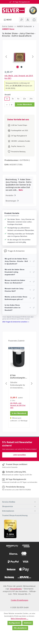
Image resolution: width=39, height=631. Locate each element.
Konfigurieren (14, 623)
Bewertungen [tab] (11, 201)
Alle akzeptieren (20, 628)
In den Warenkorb (24, 104)
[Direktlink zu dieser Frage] (34, 261)
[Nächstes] (32, 56)
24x (31, 99)
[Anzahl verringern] (7, 104)
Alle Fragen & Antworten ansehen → (15, 322)
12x (24, 99)
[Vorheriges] (6, 56)
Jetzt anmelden (19, 455)
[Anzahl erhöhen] (11, 104)
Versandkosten (16, 589)
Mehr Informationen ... (19, 619)
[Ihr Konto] (27, 19)
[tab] (19, 185)
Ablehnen (28, 623)
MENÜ (9, 20)
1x (7, 99)
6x (18, 99)
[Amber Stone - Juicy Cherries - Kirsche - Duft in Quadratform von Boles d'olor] (19, 56)
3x (13, 99)
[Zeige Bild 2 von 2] (21, 67)
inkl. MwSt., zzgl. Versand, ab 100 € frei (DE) (17, 405)
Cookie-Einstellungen (19, 600)
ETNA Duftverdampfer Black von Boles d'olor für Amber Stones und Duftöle (18, 376)
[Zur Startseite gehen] (14, 10)
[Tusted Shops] (33, 10)
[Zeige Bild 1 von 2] (17, 67)
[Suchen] (21, 20)
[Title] (10, 529)
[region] (19, 56)
